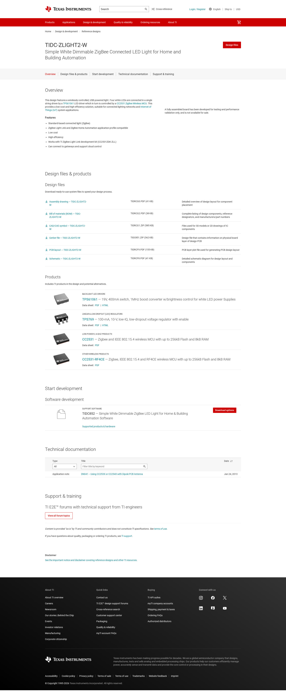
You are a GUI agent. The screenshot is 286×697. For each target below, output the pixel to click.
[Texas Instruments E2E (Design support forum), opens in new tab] (213, 609)
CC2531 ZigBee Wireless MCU (132, 103)
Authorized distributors (159, 621)
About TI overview (54, 597)
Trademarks (138, 676)
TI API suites (154, 597)
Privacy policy (86, 676)
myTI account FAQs (106, 633)
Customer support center (109, 615)
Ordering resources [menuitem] (150, 22)
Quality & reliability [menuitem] (123, 22)
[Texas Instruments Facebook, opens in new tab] (213, 599)
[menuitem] (239, 22)
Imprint (174, 676)
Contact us (102, 597)
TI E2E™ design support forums (112, 603)
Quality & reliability (105, 627)
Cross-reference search (108, 609)
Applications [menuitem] (68, 22)
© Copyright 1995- (57, 683)
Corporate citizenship (56, 639)
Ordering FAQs (155, 615)
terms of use (160, 528)
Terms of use (121, 676)
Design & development (66, 31)
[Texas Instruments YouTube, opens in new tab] (225, 609)
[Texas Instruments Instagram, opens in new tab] (201, 599)
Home (48, 31)
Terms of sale (104, 676)
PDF (97, 305)
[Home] (68, 9)
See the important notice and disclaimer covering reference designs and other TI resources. (91, 560)
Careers (49, 603)
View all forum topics (59, 515)
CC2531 (88, 339)
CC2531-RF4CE (93, 359)
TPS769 (88, 319)
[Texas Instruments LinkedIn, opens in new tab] (201, 609)
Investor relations (54, 627)
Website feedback (158, 676)
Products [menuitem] (49, 22)
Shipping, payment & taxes (161, 609)
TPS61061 (68, 103)
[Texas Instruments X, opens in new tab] (225, 599)
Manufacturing (52, 633)
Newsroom (50, 609)
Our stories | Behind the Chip (59, 615)
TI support (126, 536)
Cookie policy (68, 676)
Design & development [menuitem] (94, 22)
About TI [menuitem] (172, 22)
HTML (105, 305)
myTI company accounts (160, 603)
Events (48, 621)
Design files (232, 45)
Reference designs (91, 31)
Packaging (101, 621)
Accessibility (51, 676)
